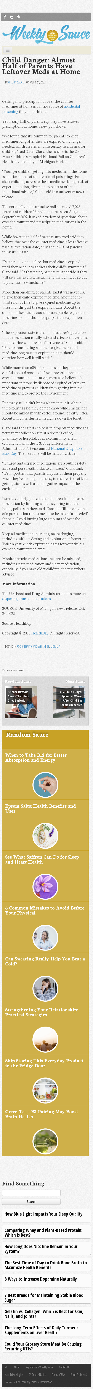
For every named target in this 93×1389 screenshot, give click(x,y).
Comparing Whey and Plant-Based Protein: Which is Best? (43, 1232)
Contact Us (64, 1367)
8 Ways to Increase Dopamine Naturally (41, 1279)
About (17, 1367)
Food (20, 646)
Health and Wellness (36, 646)
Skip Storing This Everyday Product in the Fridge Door (44, 1063)
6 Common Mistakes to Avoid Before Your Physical (44, 910)
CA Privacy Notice (37, 1375)
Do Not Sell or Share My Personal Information (28, 1382)
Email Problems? (79, 1375)
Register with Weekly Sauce (39, 1367)
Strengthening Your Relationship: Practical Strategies (41, 1012)
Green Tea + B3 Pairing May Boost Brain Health (41, 1114)
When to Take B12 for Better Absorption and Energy (36, 757)
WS (6, 1367)
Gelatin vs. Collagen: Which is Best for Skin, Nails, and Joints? (44, 1313)
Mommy (55, 646)
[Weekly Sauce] (46, 34)
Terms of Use (58, 1375)
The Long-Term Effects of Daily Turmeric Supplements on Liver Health (41, 1329)
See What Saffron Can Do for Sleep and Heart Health (42, 859)
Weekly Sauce (16, 82)
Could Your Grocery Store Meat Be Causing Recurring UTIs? (43, 1346)
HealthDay (39, 633)
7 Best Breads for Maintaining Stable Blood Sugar (44, 1297)
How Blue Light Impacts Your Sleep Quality (43, 1214)
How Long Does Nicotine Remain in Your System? (41, 1248)
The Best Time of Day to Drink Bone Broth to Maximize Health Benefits (46, 1264)
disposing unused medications (26, 598)
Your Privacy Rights (14, 1375)
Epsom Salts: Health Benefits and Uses (40, 808)
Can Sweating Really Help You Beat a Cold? (45, 961)
